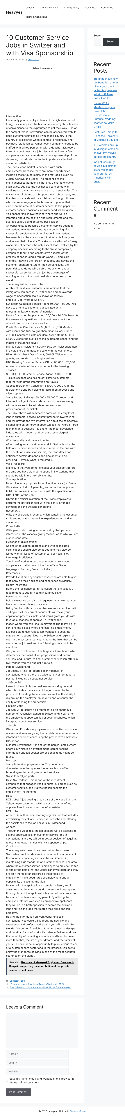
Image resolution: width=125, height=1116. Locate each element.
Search (98, 35)
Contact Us (107, 7)
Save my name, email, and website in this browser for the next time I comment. (42, 1080)
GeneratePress (78, 1111)
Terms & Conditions (36, 16)
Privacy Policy (71, 7)
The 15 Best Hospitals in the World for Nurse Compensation (40, 987)
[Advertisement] (42, 91)
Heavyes (14, 12)
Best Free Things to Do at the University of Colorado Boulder (106, 135)
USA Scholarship (49, 7)
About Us (90, 7)
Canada (30, 7)
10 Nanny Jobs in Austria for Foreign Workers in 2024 (37, 984)
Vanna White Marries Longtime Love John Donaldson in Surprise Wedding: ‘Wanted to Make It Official (105, 115)
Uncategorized (17, 980)
